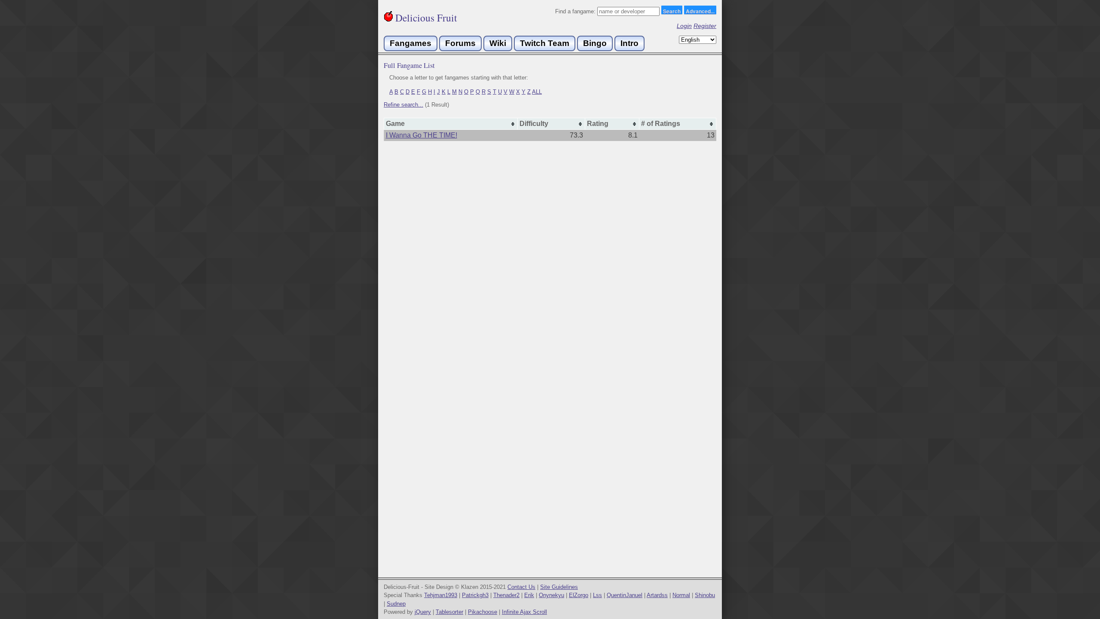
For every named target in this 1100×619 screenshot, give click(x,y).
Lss (597, 595)
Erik (529, 595)
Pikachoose (482, 612)
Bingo (595, 43)
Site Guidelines (559, 587)
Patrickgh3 (475, 595)
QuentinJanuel (624, 595)
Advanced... (700, 10)
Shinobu (705, 595)
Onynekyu (551, 595)
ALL (537, 92)
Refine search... (403, 104)
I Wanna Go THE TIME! (421, 135)
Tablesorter (449, 612)
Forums (460, 43)
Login (684, 25)
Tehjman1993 (440, 595)
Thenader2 (506, 595)
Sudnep (396, 604)
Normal (681, 595)
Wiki (497, 43)
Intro (629, 43)
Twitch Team (544, 43)
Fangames (410, 43)
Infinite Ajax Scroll (524, 612)
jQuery (423, 612)
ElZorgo (578, 595)
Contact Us (521, 587)
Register (705, 25)
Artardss (657, 595)
